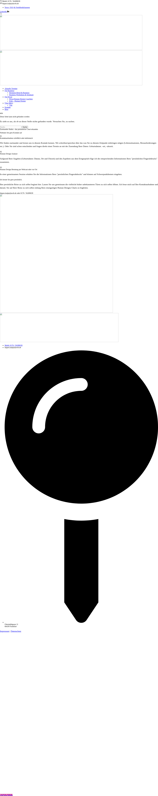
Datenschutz (16, 631)
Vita (10, 105)
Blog (6, 109)
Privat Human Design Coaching (21, 99)
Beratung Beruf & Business (19, 93)
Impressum (4, 631)
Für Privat (8, 97)
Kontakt (8, 107)
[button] (16, 193)
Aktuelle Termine (11, 89)
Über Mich (9, 103)
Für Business (9, 91)
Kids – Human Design (17, 101)
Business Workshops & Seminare (21, 95)
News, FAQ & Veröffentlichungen (17, 7)
